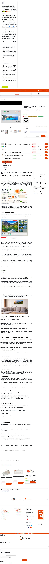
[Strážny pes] (47, 136)
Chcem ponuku (22, 439)
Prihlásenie (42, 90)
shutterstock (29, 216)
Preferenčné (7, 26)
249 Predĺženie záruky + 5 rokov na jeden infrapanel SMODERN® (12, 158)
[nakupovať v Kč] (38, 91)
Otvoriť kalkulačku (10, 436)
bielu (2, 373)
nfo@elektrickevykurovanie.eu (30, 516)
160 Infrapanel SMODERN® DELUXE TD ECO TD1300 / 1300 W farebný (13, 146)
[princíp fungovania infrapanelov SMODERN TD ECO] (14, 204)
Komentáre (5, 169)
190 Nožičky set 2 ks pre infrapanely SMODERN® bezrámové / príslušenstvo (14, 155)
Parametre (4, 163)
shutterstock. (22, 214)
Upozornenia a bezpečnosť (7, 165)
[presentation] (2, 117)
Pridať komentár (5, 491)
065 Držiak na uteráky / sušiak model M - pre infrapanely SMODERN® (13, 152)
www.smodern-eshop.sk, (11, 460)
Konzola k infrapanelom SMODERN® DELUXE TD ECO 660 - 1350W (6, 477)
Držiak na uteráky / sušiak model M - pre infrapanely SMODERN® (18, 476)
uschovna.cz (29, 244)
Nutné (3, 26)
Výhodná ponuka (31, 96)
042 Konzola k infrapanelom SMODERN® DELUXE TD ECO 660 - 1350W (13, 149)
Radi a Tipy (24, 90)
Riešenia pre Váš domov (6, 96)
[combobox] (38, 132)
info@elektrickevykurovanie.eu (20, 244)
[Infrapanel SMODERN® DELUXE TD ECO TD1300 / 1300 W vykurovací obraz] (11, 116)
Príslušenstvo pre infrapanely (23, 96)
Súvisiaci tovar (6, 167)
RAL (5, 372)
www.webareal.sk (23, 533)
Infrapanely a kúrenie (14, 96)
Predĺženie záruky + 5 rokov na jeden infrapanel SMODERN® (30, 476)
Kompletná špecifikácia (6, 161)
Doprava (21, 90)
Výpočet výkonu (37, 96)
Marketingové (15, 26)
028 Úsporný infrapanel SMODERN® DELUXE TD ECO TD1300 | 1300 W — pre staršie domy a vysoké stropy (17, 144)
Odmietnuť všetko (4, 11)
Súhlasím (8, 11)
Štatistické (11, 26)
